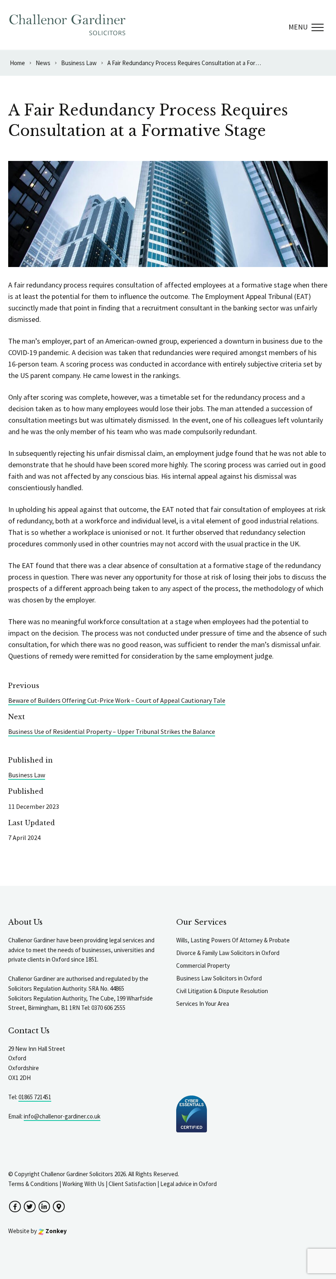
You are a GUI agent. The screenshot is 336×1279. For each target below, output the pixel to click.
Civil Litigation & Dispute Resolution (222, 991)
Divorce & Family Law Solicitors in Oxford (227, 953)
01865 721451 (34, 1097)
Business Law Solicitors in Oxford (219, 978)
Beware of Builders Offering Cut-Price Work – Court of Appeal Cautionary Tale (116, 700)
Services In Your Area (202, 1003)
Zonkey (55, 1231)
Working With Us (83, 1184)
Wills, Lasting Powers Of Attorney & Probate (233, 940)
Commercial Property (203, 965)
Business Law (26, 775)
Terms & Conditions (33, 1184)
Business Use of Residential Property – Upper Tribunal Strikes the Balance (111, 731)
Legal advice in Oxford (188, 1184)
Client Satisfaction (132, 1184)
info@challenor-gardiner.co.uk (62, 1116)
